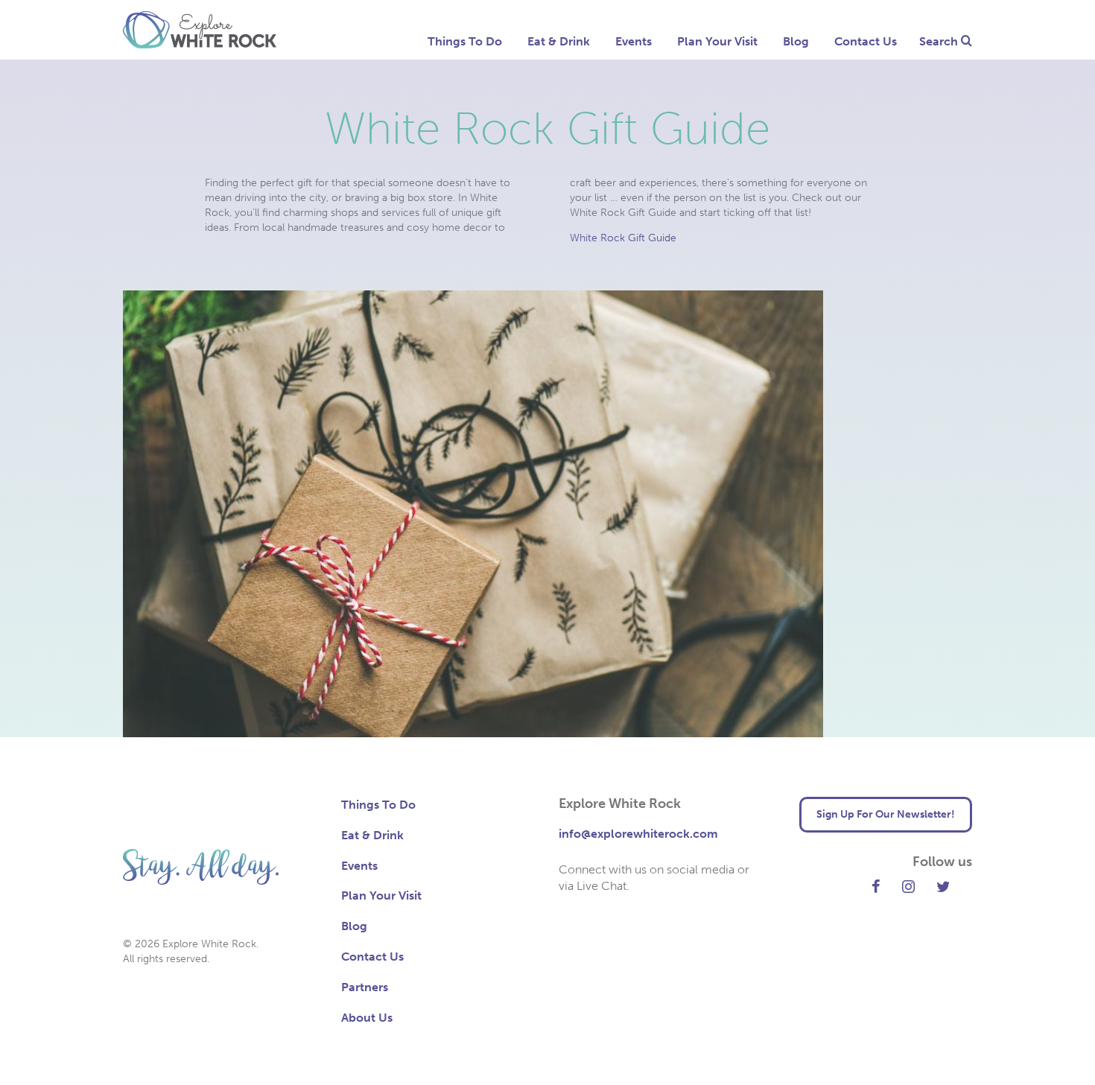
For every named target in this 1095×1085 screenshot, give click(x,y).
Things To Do (465, 41)
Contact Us (865, 41)
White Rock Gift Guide (623, 238)
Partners (364, 987)
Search (940, 41)
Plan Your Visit (717, 41)
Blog (796, 41)
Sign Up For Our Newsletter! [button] (885, 814)
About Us (367, 1018)
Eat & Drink (558, 41)
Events (633, 41)
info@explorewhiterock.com (638, 834)
